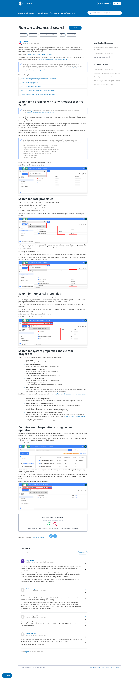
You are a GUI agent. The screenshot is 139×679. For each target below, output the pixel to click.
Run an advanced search (102, 57)
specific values (58, 394)
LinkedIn (55, 536)
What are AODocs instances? (103, 84)
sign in (27, 652)
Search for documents (68, 13)
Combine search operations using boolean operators (38, 94)
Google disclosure (95, 667)
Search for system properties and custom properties (38, 90)
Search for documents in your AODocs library (52, 59)
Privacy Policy (115, 667)
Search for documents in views (104, 53)
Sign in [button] (117, 3)
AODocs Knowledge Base (26, 13)
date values (67, 394)
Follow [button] (75, 28)
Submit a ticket (104, 3)
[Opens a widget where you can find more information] (7, 675)
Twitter (51, 536)
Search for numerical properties (31, 86)
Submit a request (38, 537)
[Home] (25, 3)
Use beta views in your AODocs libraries (39, 54)
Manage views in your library (39, 70)
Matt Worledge (31, 589)
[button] (49, 524)
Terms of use (105, 667)
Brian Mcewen (30, 560)
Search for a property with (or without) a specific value (38, 79)
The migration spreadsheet (103, 77)
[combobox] (104, 13)
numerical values (80, 394)
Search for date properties (29, 83)
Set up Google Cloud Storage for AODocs (107, 81)
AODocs (26, 42)
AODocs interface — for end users (48, 13)
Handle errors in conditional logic (74, 416)
